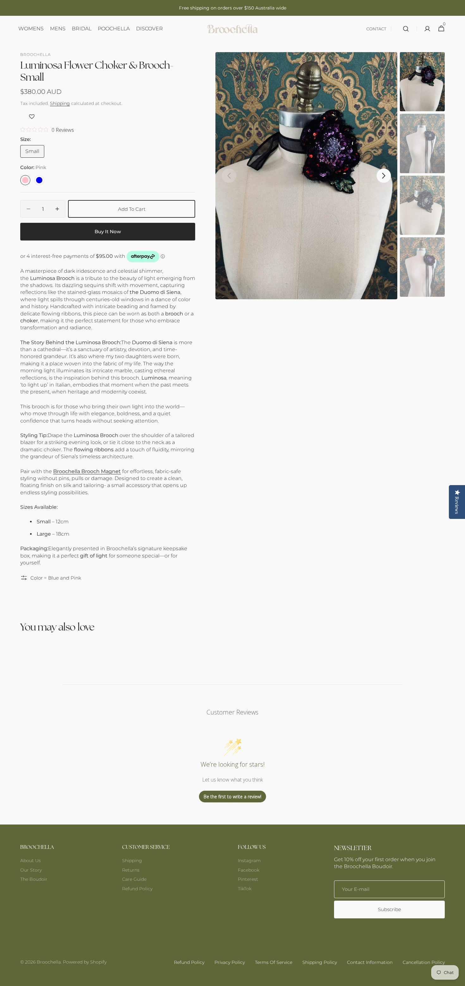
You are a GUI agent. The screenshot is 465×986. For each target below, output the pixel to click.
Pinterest (248, 879)
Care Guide (134, 879)
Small (34, 153)
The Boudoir (33, 879)
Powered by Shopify (85, 962)
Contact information (370, 962)
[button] (406, 29)
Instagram (249, 860)
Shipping (60, 103)
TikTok (244, 889)
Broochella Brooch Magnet (87, 471)
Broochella (49, 962)
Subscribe (389, 909)
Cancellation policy (424, 962)
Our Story (31, 870)
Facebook (248, 870)
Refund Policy (137, 889)
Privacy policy (229, 962)
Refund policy (189, 962)
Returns (131, 870)
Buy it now (108, 231)
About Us (30, 860)
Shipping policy (319, 962)
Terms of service (273, 962)
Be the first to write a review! (232, 797)
